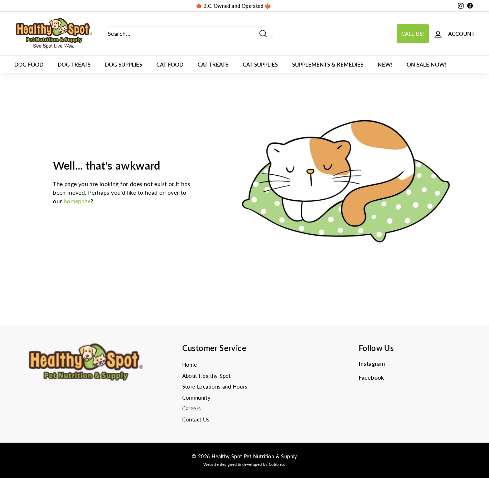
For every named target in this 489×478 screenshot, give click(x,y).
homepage (77, 200)
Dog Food (28, 64)
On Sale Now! (426, 64)
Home (189, 364)
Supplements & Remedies (327, 64)
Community (196, 397)
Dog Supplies (123, 64)
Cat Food (169, 64)
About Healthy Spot (206, 375)
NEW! (385, 64)
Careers (191, 408)
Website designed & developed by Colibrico (244, 464)
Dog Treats (74, 64)
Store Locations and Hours (215, 386)
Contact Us (196, 419)
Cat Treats (213, 64)
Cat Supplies (260, 64)
